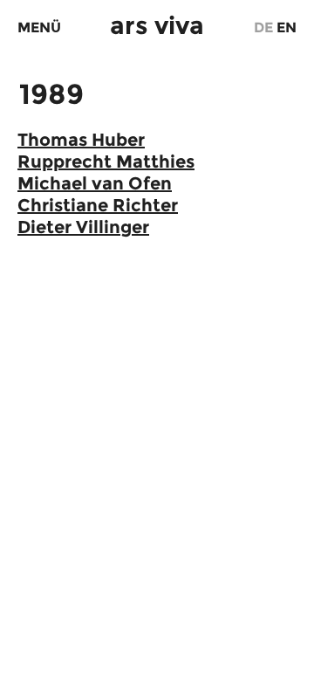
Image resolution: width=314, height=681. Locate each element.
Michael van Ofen (94, 183)
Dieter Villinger (83, 227)
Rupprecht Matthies (106, 161)
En (286, 27)
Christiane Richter (97, 205)
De (263, 27)
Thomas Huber (81, 139)
